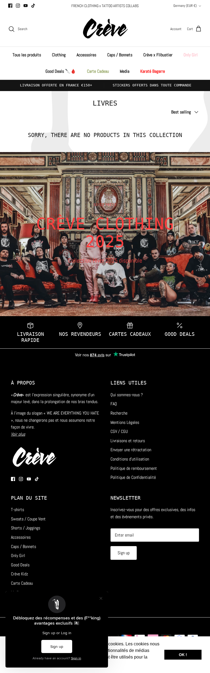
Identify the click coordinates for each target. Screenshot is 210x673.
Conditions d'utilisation (129, 459)
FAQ (113, 404)
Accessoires (86, 55)
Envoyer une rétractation (130, 450)
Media (124, 71)
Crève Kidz (19, 574)
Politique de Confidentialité (133, 477)
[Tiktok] (33, 6)
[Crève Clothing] (105, 29)
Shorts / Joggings (25, 528)
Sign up (124, 553)
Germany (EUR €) (185, 5)
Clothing (59, 55)
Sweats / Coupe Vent (28, 519)
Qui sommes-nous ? (126, 395)
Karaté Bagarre (152, 71)
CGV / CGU (119, 431)
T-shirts (17, 509)
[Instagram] (18, 6)
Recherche (118, 413)
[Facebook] (10, 6)
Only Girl (190, 55)
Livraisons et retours (127, 441)
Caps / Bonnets (119, 55)
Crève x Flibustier (158, 55)
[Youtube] (26, 6)
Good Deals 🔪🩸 (60, 71)
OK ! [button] (183, 654)
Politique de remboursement (133, 468)
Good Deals (20, 565)
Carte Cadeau (98, 71)
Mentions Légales (124, 422)
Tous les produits (27, 55)
